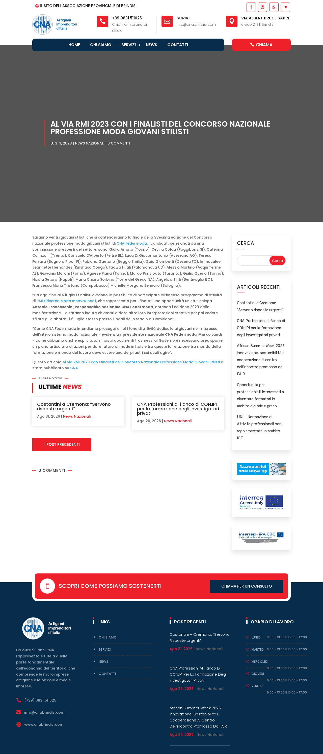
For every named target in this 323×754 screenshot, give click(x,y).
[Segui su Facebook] (251, 7)
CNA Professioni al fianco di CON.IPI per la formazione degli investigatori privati (178, 408)
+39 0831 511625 (127, 18)
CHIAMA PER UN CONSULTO (246, 586)
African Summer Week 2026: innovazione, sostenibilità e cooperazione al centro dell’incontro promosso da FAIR (261, 359)
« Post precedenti (62, 444)
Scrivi (183, 18)
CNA (74, 367)
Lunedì (256, 637)
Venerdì (257, 686)
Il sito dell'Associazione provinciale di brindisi (88, 5)
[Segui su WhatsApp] (273, 7)
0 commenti (118, 143)
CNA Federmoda (132, 243)
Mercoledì (260, 661)
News (151, 45)
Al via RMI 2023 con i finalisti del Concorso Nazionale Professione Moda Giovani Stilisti (141, 362)
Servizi (128, 45)
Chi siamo (100, 45)
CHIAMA (264, 45)
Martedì (258, 649)
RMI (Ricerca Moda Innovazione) (66, 300)
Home (74, 45)
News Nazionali (89, 143)
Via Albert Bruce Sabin (265, 18)
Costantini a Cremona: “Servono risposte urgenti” (74, 406)
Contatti (177, 45)
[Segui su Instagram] (262, 7)
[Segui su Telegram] (285, 7)
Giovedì (258, 674)
